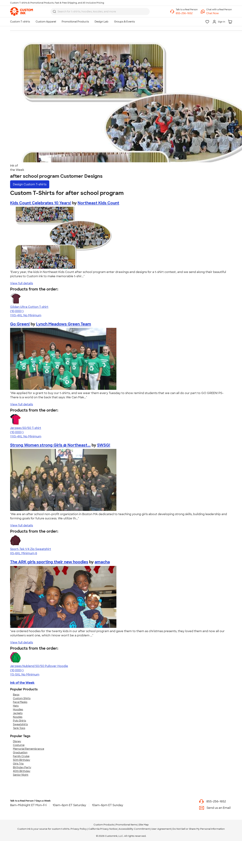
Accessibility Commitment (134, 828)
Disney (17, 741)
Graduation (20, 752)
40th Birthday (21, 771)
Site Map (144, 824)
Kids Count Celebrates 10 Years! (40, 203)
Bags (16, 694)
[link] (21, 11)
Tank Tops (19, 728)
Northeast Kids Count (98, 203)
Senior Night (20, 774)
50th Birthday (21, 760)
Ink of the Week (22, 683)
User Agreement (161, 828)
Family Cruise (21, 756)
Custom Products (104, 824)
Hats (16, 705)
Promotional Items (126, 824)
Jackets (17, 713)
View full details (21, 283)
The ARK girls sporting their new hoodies (49, 562)
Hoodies (18, 709)
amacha (102, 562)
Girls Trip (18, 763)
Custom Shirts (21, 698)
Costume (18, 745)
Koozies (17, 717)
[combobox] (100, 11)
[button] (219, 13)
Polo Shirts (19, 720)
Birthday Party (22, 767)
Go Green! (20, 324)
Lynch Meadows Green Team (63, 324)
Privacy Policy (79, 828)
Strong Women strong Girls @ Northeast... (50, 445)
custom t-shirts (60, 828)
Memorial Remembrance (28, 748)
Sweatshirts (20, 724)
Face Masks (20, 702)
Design (29, 184)
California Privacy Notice (102, 828)
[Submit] (54, 11)
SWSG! (103, 445)
